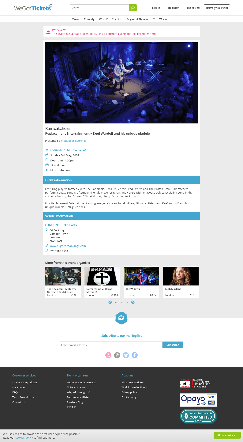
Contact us (18, 402)
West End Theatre (110, 19)
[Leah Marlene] (180, 275)
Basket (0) (193, 7)
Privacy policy (129, 392)
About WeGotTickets (133, 382)
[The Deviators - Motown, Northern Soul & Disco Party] (63, 275)
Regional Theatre (138, 19)
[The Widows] (141, 275)
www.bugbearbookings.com (68, 246)
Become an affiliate (77, 397)
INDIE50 (71, 407)
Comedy (89, 19)
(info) (85, 150)
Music (75, 19)
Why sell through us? (79, 392)
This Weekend (162, 19)
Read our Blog (75, 402)
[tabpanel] (63, 282)
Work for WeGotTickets (135, 387)
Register (173, 7)
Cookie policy (129, 397)
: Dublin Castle (61, 225)
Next (133, 302)
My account (19, 387)
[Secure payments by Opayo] (198, 405)
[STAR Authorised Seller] (195, 390)
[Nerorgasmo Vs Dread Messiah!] (102, 275)
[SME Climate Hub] (198, 423)
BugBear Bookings (74, 140)
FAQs (15, 392)
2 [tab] (121, 302)
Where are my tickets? (24, 382)
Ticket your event (217, 8)
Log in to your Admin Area (81, 382)
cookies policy (24, 437)
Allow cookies (226, 435)
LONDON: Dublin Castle (65, 150)
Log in (156, 7)
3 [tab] (127, 302)
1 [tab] (116, 302)
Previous (110, 302)
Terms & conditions (23, 397)
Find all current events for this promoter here (127, 34)
